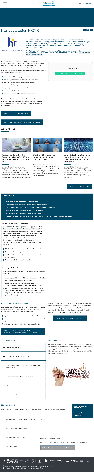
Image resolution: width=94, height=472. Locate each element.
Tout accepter (46, 447)
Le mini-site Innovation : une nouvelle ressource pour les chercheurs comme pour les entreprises (77, 158)
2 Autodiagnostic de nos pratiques (17, 356)
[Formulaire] (70, 371)
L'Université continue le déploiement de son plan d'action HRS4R (44, 157)
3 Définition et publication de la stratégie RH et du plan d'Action (23, 366)
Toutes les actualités (79, 186)
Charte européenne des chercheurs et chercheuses (20, 229)
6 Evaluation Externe (13, 395)
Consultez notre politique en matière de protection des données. (65, 442)
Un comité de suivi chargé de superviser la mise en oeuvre (26, 419)
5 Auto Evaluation (12, 386)
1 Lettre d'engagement (13, 347)
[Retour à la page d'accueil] (49, 3)
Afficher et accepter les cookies (70, 73)
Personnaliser (58, 447)
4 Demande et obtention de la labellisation (21, 377)
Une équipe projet (12, 446)
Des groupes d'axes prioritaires (16, 428)
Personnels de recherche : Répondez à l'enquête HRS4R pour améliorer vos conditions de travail (16, 158)
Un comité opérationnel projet (16, 437)
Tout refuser (69, 447)
